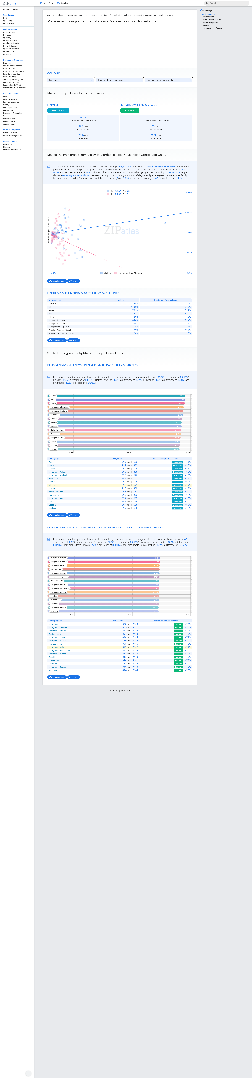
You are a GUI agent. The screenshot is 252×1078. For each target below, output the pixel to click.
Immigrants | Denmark (58, 627)
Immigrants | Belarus (57, 667)
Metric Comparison (209, 14)
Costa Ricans (54, 660)
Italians (52, 502)
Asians (51, 462)
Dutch (51, 465)
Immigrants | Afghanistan (59, 650)
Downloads (65, 3)
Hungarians (54, 495)
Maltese (94, 15)
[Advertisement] (83, 44)
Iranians (52, 508)
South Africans (55, 634)
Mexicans (53, 670)
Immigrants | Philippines (58, 472)
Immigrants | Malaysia (58, 647)
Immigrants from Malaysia (110, 15)
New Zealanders (55, 644)
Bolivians (52, 488)
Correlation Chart (208, 17)
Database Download (10, 9)
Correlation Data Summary (211, 19)
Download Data (58, 281)
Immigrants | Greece (57, 637)
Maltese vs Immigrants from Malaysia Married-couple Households (148, 15)
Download (186, 187)
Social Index (59, 15)
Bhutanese (53, 478)
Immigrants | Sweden (57, 654)
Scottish (52, 505)
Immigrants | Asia (56, 498)
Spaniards (53, 664)
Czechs (52, 469)
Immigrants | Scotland (58, 475)
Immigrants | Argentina (58, 641)
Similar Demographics (210, 23)
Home (49, 15)
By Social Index (9, 32)
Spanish (52, 657)
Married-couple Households (78, 15)
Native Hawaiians (56, 492)
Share (75, 281)
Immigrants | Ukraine (57, 631)
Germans (52, 482)
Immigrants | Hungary (58, 624)
